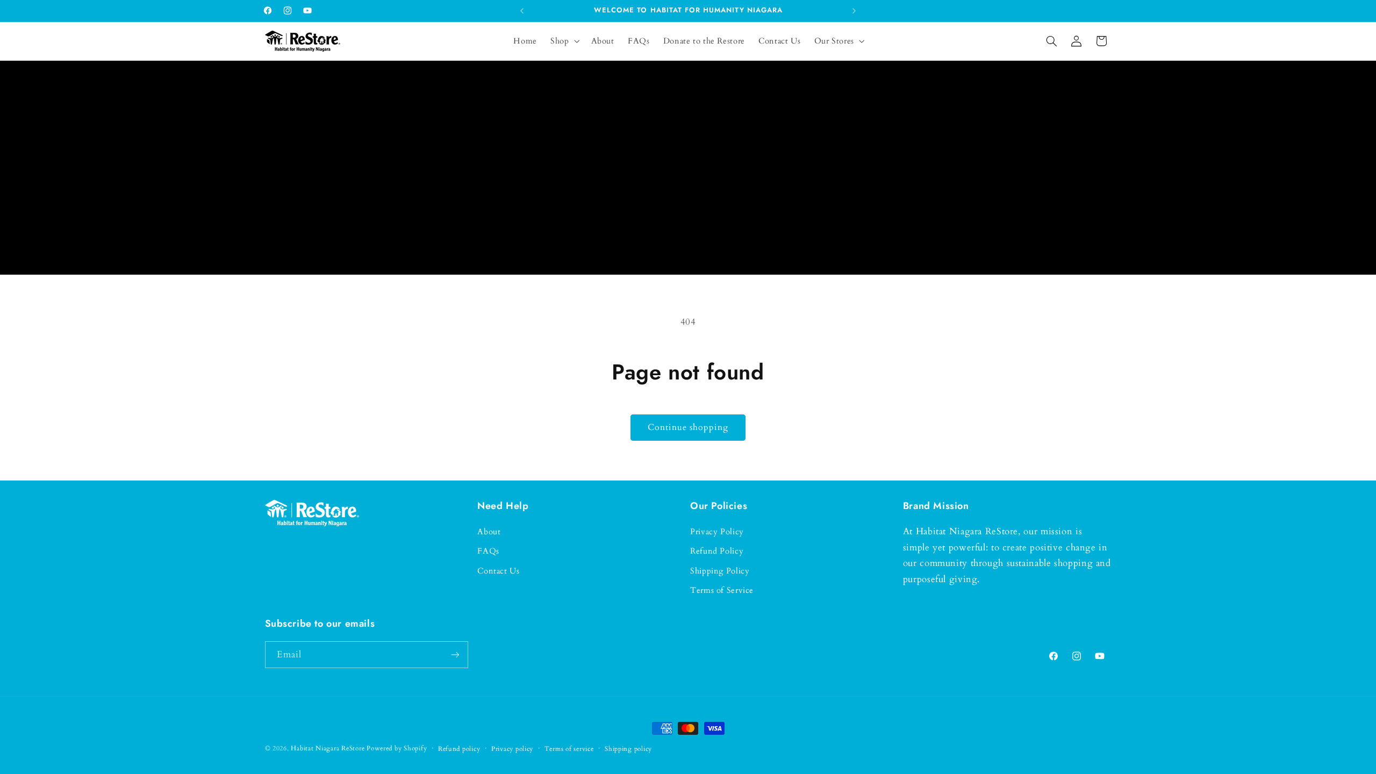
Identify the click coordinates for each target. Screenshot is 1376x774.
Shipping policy (628, 749)
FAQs (488, 551)
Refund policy (459, 749)
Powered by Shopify (397, 748)
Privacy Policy (717, 531)
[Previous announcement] (522, 11)
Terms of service (569, 749)
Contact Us (498, 570)
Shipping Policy (719, 570)
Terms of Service (722, 590)
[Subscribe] (454, 654)
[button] (564, 41)
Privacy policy (512, 749)
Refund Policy (716, 551)
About (488, 531)
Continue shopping (688, 427)
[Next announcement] (854, 11)
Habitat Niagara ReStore (327, 748)
